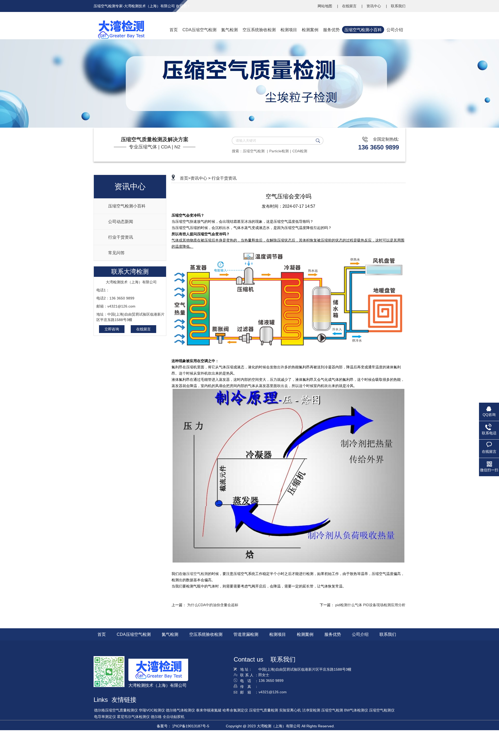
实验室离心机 (290, 710)
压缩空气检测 (254, 151)
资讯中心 (374, 6)
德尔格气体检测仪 (180, 710)
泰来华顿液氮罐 (208, 710)
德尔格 (156, 717)
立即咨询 (111, 329)
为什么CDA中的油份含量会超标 (212, 605)
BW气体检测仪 (356, 710)
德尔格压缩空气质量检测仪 (116, 710)
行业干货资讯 (224, 178)
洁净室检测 (311, 710)
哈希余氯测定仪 (235, 710)
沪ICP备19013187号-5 (190, 726)
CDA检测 (299, 151)
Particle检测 (279, 151)
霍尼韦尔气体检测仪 (133, 717)
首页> (185, 178)
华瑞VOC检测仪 (152, 710)
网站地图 (325, 6)
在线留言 (350, 6)
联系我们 (398, 6)
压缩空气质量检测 (263, 710)
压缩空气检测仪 (382, 710)
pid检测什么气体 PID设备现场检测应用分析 (370, 605)
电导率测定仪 (105, 717)
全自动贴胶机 (174, 717)
